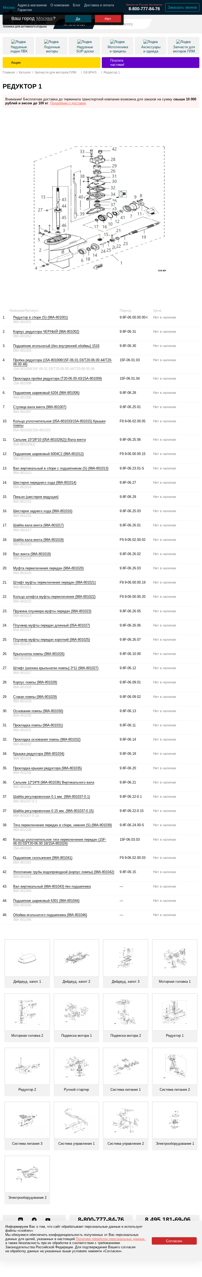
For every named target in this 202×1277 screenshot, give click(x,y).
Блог (76, 5)
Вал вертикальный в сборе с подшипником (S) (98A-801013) (60, 468)
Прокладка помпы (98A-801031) (38, 725)
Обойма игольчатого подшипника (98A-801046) (50, 915)
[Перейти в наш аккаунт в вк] (21, 1220)
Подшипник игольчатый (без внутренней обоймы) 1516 (56, 346)
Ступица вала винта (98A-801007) (39, 407)
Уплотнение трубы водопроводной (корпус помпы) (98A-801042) (63, 872)
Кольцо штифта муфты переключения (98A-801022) (54, 597)
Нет (108, 19)
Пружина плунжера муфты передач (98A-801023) (52, 611)
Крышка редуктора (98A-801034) (38, 754)
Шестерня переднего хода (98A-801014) (44, 483)
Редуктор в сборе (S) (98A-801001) (40, 317)
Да (78, 19)
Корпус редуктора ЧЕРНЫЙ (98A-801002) (46, 332)
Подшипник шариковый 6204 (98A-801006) (46, 393)
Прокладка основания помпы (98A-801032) (46, 739)
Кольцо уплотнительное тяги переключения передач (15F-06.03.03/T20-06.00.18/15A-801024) (59, 842)
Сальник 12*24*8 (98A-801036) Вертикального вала (53, 782)
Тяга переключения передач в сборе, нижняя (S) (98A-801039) (62, 825)
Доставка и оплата (99, 5)
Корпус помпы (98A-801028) (35, 682)
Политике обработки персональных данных (110, 1239)
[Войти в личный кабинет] (181, 24)
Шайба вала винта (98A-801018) (38, 540)
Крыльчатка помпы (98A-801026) (38, 654)
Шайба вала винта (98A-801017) (38, 525)
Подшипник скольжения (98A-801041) (42, 858)
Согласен (174, 1241)
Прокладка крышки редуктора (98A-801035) (47, 768)
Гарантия (25, 10)
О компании (59, 5)
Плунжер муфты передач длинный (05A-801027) (51, 625)
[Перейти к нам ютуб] (48, 1220)
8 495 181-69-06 (167, 1219)
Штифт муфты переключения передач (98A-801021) (54, 582)
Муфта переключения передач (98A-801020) (48, 568)
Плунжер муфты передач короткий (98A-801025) (51, 640)
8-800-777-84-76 (144, 9)
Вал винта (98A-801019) (32, 554)
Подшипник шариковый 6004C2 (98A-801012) (48, 454)
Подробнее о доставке (68, 103)
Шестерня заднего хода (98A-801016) (42, 511)
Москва (44, 18)
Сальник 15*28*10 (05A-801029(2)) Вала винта (49, 440)
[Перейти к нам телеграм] (35, 1220)
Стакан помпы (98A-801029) (35, 697)
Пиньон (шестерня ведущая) (35, 497)
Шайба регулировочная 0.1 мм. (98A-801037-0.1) (51, 797)
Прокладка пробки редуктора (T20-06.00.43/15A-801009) (57, 378)
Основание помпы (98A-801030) (38, 711)
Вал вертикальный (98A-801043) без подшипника (52, 886)
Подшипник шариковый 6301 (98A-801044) (46, 901)
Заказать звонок (182, 7)
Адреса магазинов (32, 5)
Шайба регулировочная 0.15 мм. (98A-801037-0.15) (53, 811)
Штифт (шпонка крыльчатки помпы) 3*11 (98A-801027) (55, 668)
